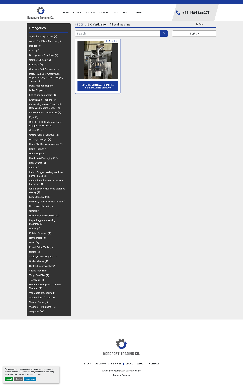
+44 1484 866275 (196, 13)
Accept (9, 379)
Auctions (90, 13)
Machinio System (111, 370)
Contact (138, 13)
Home (66, 13)
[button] (77, 12)
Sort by (194, 33)
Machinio (136, 370)
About (126, 13)
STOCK (76, 13)
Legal (116, 13)
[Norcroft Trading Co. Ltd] (121, 346)
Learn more (30, 379)
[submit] (164, 33)
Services (104, 13)
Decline (19, 379)
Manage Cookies (121, 375)
